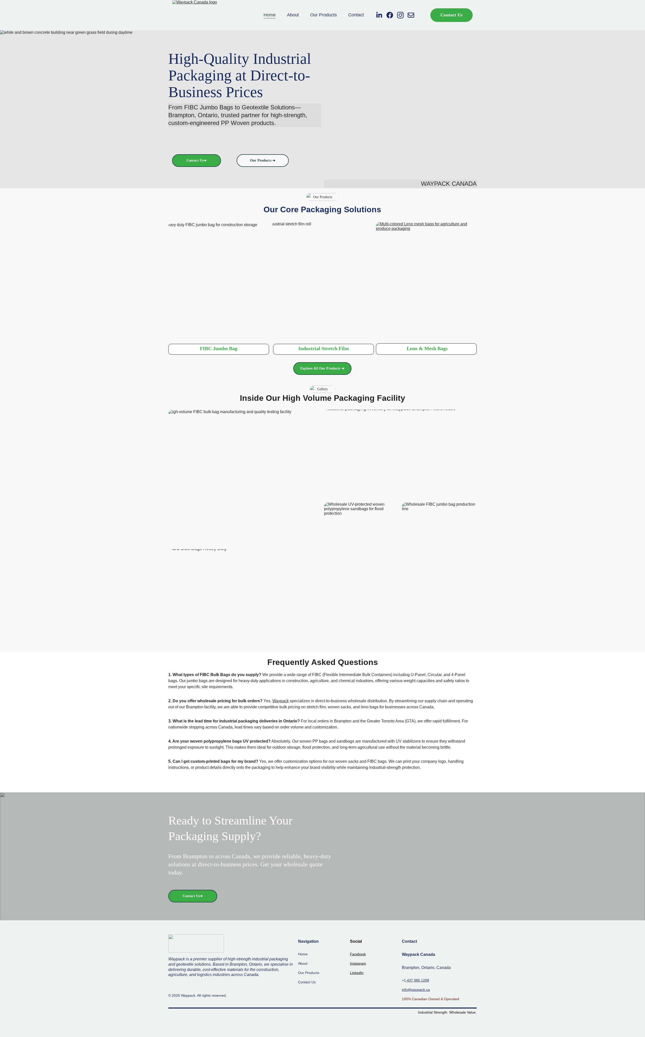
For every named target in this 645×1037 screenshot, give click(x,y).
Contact (356, 15)
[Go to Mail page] (411, 15)
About (293, 15)
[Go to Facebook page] (391, 15)
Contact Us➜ (196, 160)
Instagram (358, 963)
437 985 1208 (417, 980)
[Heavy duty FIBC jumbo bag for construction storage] (218, 281)
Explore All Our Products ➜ (322, 368)
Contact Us (451, 14)
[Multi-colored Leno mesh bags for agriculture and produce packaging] (426, 280)
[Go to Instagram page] (402, 15)
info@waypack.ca (416, 990)
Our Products (323, 15)
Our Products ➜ (262, 160)
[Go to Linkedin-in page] (381, 15)
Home (270, 15)
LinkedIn (357, 973)
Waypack (280, 701)
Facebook (358, 954)
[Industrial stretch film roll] (322, 280)
